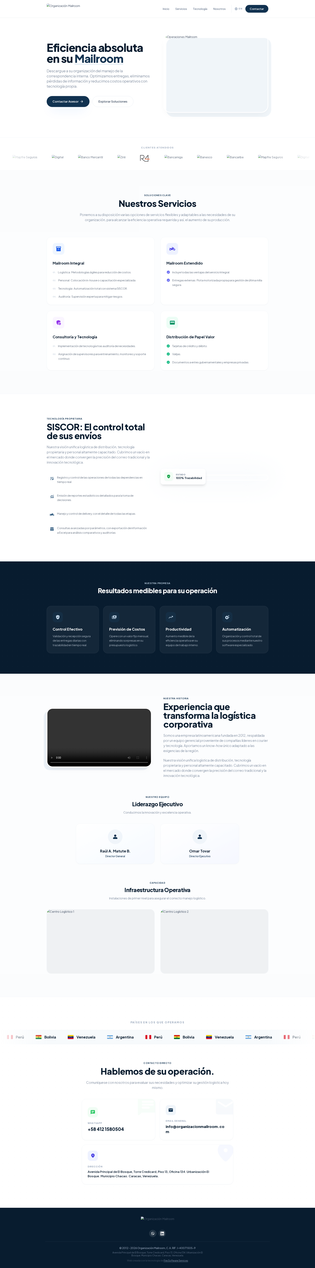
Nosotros (219, 8)
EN (238, 9)
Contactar (257, 8)
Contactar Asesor (68, 101)
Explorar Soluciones (112, 101)
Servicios (181, 8)
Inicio (166, 8)
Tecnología (200, 8)
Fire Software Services (176, 1260)
